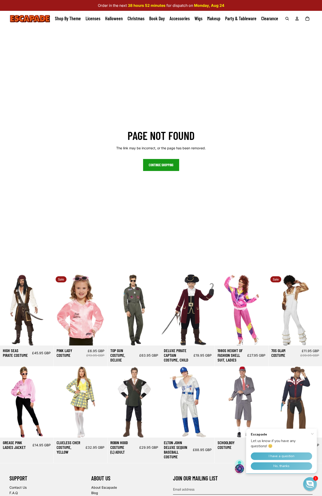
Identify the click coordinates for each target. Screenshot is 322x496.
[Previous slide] (3, 310)
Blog (94, 493)
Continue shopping (161, 165)
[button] (310, 484)
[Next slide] (50, 310)
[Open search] (287, 18)
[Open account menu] (297, 18)
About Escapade (104, 487)
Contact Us (18, 487)
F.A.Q (13, 493)
